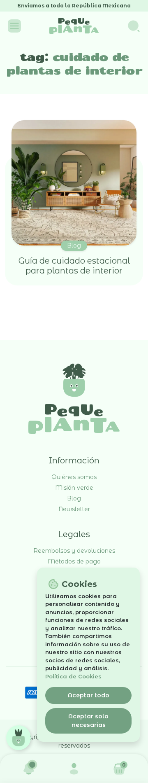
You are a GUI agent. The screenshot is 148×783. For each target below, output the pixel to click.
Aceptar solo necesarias (88, 721)
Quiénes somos (74, 477)
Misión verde (74, 487)
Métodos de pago (74, 561)
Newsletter (74, 509)
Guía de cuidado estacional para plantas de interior (74, 266)
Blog (74, 245)
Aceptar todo (88, 695)
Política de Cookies (73, 676)
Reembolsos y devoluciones (74, 550)
